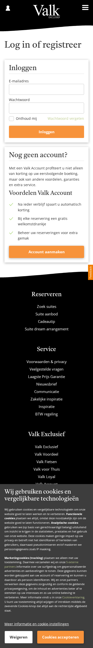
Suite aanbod (46, 313)
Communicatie (46, 391)
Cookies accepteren (60, 637)
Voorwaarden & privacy (47, 361)
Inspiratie (47, 406)
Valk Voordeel (46, 454)
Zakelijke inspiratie (46, 398)
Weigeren (19, 637)
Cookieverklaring (73, 597)
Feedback (90, 272)
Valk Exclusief (46, 446)
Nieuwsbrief (46, 384)
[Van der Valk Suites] (46, 11)
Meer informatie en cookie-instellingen (36, 624)
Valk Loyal (46, 476)
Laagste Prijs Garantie (46, 376)
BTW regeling (46, 413)
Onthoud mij (26, 118)
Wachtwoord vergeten (66, 118)
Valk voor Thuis (46, 469)
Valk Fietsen (46, 461)
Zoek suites (46, 306)
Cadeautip (46, 321)
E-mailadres (19, 81)
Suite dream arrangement (46, 328)
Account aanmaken (47, 251)
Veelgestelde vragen (46, 369)
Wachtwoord (19, 99)
